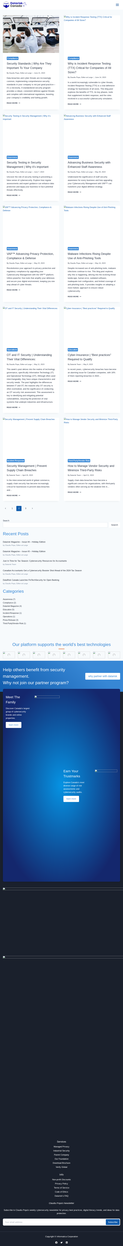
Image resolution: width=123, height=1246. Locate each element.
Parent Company (61, 1155)
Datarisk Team (75, 364)
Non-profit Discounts (61, 1179)
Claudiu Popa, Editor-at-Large (20, 73)
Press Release (9, 620)
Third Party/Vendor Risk (79, 461)
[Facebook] (56, 1242)
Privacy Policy (61, 1184)
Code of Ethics (61, 1192)
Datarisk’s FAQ (61, 1196)
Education (72, 350)
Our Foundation (61, 1159)
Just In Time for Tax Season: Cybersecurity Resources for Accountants (35, 561)
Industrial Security (61, 1151)
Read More (13, 103)
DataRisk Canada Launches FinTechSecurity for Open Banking (31, 580)
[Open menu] (117, 4)
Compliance (12, 58)
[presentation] (31, 34)
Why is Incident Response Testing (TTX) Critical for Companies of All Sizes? (89, 68)
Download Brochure (61, 1163)
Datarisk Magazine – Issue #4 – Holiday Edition (24, 542)
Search (6, 521)
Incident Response (15, 461)
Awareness (12, 157)
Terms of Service (61, 1188)
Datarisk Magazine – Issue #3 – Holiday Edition (24, 551)
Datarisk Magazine (11, 606)
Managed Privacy (61, 1147)
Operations (12, 350)
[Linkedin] (66, 1242)
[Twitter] (61, 1242)
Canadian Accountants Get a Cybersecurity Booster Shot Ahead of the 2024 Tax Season (42, 570)
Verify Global (61, 1167)
